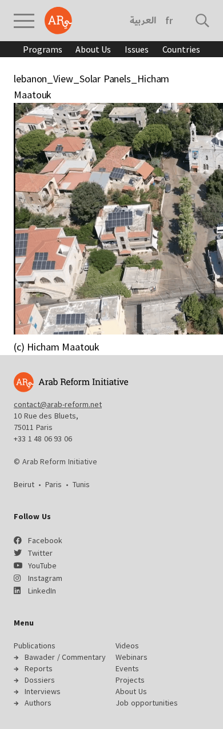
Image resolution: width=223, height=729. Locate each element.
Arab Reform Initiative (58, 20)
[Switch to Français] (169, 20)
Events (127, 668)
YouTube (42, 565)
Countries (181, 49)
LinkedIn (42, 590)
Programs (42, 49)
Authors (38, 703)
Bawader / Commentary (65, 657)
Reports (39, 668)
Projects (130, 680)
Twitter (40, 553)
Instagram (45, 578)
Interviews (43, 691)
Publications (34, 645)
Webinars (132, 657)
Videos (127, 645)
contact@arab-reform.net (58, 404)
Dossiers (40, 680)
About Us (93, 49)
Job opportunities (147, 703)
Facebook (45, 540)
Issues (136, 49)
